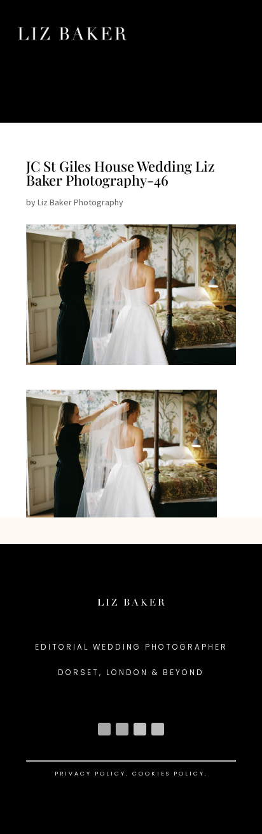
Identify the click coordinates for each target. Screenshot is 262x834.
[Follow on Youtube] (140, 729)
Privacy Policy (90, 773)
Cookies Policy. (170, 773)
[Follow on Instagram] (104, 729)
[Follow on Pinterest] (157, 729)
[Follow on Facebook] (122, 729)
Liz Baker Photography (80, 202)
